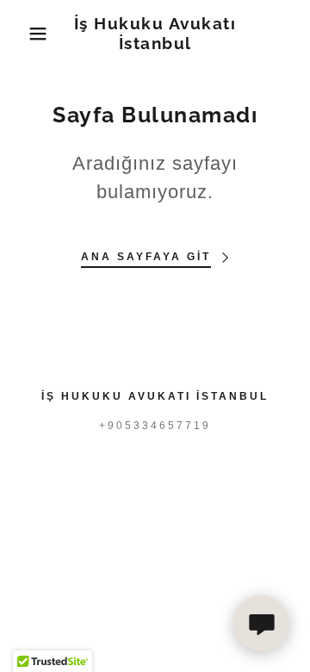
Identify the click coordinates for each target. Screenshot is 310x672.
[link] (155, 33)
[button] (25, 33)
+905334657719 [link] (155, 426)
